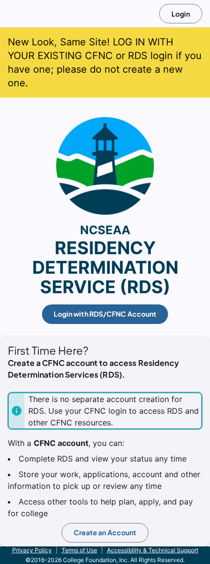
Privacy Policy (32, 550)
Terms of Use (79, 550)
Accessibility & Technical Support (152, 550)
